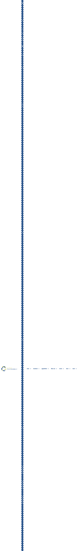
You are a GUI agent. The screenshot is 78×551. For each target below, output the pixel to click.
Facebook (35, 368)
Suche (60, 368)
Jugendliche (44, 368)
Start (28, 368)
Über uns (53, 368)
